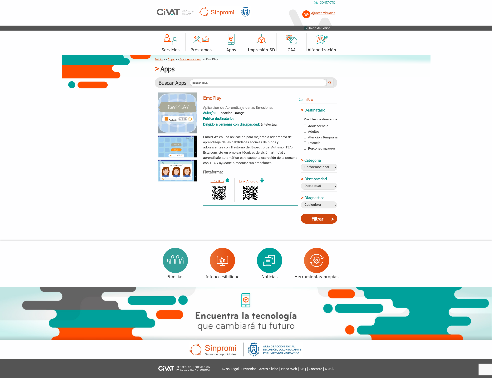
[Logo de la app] (177, 95)
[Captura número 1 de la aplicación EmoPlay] (177, 138)
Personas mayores (322, 149)
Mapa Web (289, 368)
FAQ (303, 368)
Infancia (314, 143)
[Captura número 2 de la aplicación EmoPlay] (177, 162)
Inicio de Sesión (319, 28)
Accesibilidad (268, 368)
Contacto (315, 368)
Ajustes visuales (322, 13)
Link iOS (217, 181)
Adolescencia (318, 126)
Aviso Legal (230, 368)
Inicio (159, 59)
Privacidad (249, 368)
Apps (171, 59)
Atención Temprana (322, 137)
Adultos (313, 132)
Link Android (248, 181)
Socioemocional (190, 59)
